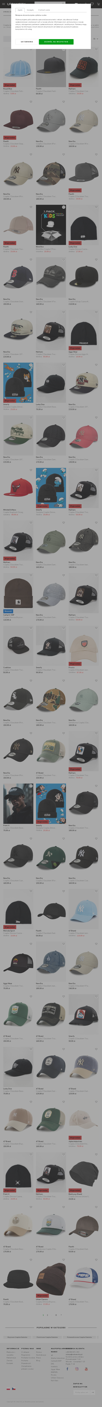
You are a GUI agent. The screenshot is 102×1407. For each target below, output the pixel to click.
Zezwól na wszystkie (56, 42)
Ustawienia (27, 42)
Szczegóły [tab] (30, 10)
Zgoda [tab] (20, 10)
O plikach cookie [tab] (44, 10)
